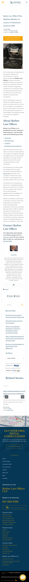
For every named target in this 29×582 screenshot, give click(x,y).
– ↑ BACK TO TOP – (14, 455)
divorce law (6, 173)
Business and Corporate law (13, 146)
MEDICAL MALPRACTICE (8, 520)
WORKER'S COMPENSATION (9, 522)
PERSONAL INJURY (7, 514)
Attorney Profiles (7, 464)
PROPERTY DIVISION (7, 538)
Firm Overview (6, 467)
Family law (8, 138)
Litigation (7, 143)
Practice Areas (6, 461)
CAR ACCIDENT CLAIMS (8, 518)
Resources (5, 472)
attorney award (9, 410)
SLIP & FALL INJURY (7, 516)
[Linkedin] (13, 285)
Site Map (4, 478)
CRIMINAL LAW (6, 553)
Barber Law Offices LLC (15, 572)
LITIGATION (5, 547)
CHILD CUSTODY (6, 532)
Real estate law (9, 140)
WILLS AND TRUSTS (7, 539)
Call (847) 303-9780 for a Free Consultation (12, 38)
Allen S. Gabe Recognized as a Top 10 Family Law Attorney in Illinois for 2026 (15, 338)
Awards (6, 289)
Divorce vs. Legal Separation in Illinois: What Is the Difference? (15, 346)
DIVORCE (4, 530)
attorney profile (8, 237)
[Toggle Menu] (3, 2)
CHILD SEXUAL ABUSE (7, 524)
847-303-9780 (7, 241)
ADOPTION (5, 536)
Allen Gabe (7, 29)
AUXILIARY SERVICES (7, 551)
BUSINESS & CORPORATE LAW (9, 545)
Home (4, 458)
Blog (3, 475)
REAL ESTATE (5, 549)
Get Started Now (14, 446)
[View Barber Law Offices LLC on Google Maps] (14, 421)
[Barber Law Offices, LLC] (15, 2)
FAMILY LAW (5, 534)
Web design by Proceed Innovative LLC (10, 576)
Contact (4, 470)
